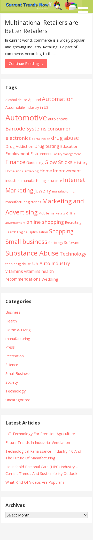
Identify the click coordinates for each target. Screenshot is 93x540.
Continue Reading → (26, 63)
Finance (15, 162)
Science (11, 364)
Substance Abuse (32, 253)
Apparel (34, 99)
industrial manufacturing (25, 180)
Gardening (34, 162)
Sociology (55, 243)
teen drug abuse (18, 264)
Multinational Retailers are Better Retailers (41, 26)
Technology (73, 253)
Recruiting (73, 222)
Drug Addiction (19, 146)
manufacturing (63, 191)
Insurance (54, 181)
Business (12, 312)
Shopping (61, 231)
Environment (41, 153)
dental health (41, 139)
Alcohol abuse (16, 100)
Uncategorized (17, 399)
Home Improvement (60, 171)
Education (69, 146)
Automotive (26, 117)
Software (71, 242)
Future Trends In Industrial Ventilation (37, 442)
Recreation (14, 355)
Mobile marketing (51, 213)
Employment (17, 153)
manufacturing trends (23, 201)
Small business (26, 241)
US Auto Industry (51, 263)
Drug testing (46, 146)
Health (11, 321)
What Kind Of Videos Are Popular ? (35, 482)
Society (11, 382)
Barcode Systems (26, 128)
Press (10, 347)
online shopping (45, 222)
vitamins (14, 271)
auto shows (58, 119)
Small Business (17, 373)
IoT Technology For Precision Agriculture (40, 433)
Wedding (50, 279)
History (81, 162)
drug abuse (65, 137)
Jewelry (42, 190)
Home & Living (18, 329)
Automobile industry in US (26, 107)
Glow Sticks (58, 162)
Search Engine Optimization (26, 232)
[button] (84, 9)
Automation (58, 99)
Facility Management (67, 154)
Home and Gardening (21, 171)
